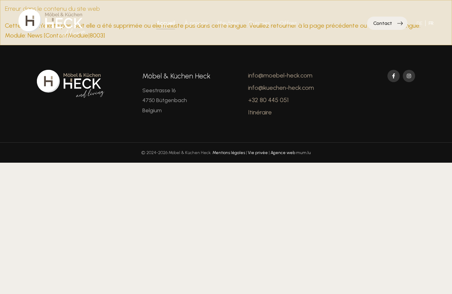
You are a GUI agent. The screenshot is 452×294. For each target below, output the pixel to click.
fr (431, 23)
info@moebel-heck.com (280, 75)
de (419, 23)
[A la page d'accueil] (52, 23)
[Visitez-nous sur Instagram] (409, 76)
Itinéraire (260, 112)
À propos (196, 23)
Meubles (228, 23)
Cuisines (259, 23)
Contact (382, 23)
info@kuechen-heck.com (281, 87)
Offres (288, 23)
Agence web (283, 152)
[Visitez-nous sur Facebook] (393, 76)
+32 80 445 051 (268, 100)
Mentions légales (228, 152)
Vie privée (258, 152)
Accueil (165, 23)
